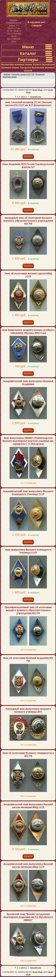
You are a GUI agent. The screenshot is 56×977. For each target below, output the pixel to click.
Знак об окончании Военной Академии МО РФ (28, 659)
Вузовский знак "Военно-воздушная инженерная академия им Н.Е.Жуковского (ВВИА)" (28, 916)
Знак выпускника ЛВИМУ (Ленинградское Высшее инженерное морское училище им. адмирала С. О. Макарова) (28, 440)
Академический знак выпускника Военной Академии (28, 382)
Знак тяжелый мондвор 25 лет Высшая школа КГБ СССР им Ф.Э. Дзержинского (28, 104)
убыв (40, 90)
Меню (28, 47)
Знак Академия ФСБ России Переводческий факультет (28, 165)
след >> (24, 96)
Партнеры (28, 59)
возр (35, 90)
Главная (6, 74)
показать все (35, 96)
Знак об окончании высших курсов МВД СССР (28, 275)
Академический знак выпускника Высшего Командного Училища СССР (28, 492)
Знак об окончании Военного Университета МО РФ (28, 754)
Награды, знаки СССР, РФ (23, 74)
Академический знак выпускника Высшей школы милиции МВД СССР (28, 806)
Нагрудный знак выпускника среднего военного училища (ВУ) (28, 710)
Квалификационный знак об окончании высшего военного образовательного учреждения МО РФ (28, 610)
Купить (28, 156)
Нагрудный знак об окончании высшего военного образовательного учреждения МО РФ (28, 220)
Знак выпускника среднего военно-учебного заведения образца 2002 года (28, 331)
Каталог (28, 53)
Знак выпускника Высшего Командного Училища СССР (28, 551)
